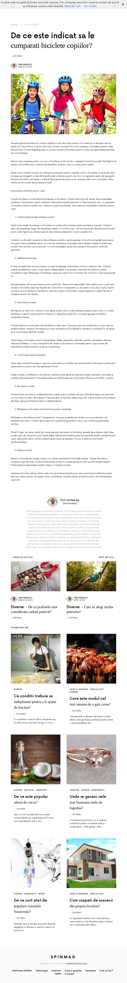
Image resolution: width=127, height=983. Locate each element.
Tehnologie (41, 970)
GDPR (58, 974)
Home (14, 24)
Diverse (18, 689)
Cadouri (74, 790)
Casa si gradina (79, 689)
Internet (56, 970)
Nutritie (29, 790)
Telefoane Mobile (22, 970)
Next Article (106, 557)
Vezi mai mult (73, 6)
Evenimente (98, 790)
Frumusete (30, 894)
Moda (41, 894)
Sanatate (41, 790)
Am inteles (90, 6)
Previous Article (23, 557)
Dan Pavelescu (25, 65)
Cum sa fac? (32, 24)
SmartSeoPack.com (77, 964)
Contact (69, 974)
